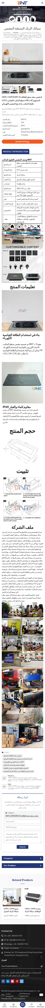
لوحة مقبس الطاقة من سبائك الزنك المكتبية (18, 771)
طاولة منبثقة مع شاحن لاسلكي (14, 765)
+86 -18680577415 (14, 936)
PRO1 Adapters (19, 998)
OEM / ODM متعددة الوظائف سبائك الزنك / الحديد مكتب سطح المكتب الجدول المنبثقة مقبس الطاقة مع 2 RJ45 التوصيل (12, 910)
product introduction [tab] (15, 151)
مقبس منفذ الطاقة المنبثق (12, 756)
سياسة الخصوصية (9, 994)
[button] (40, 902)
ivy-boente (14, 948)
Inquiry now (21, 141)
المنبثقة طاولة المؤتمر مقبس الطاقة (16, 768)
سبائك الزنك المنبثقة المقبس (30, 33)
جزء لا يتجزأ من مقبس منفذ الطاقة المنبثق (18, 759)
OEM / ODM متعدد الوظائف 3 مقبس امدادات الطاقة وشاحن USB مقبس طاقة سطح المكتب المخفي (32, 910)
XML (2, 995)
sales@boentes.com (17, 940)
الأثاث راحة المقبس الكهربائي (14, 762)
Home (15, 33)
